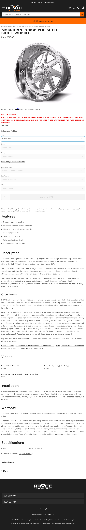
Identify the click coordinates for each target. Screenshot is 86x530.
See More (5, 125)
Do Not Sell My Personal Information (51, 520)
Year (2, 135)
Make (3, 144)
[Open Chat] (70, 8)
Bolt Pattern (5, 176)
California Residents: (16, 454)
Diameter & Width (6, 167)
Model (3, 153)
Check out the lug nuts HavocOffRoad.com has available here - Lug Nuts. (30, 345)
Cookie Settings (69, 520)
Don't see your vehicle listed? (13, 161)
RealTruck (47, 514)
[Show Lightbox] (43, 72)
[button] (43, 495)
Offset (3, 185)
